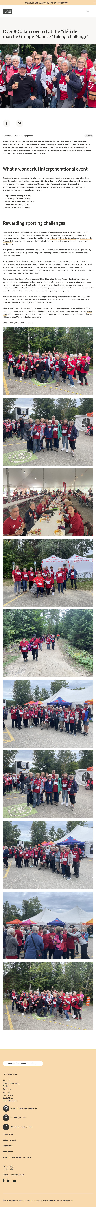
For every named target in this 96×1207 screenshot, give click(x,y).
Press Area (8, 1134)
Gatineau (7, 1089)
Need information (10, 1101)
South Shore (8, 1098)
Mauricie (6, 1092)
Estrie (5, 1086)
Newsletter (8, 1152)
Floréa (64, 238)
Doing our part (9, 1140)
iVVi (59, 238)
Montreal (6, 1080)
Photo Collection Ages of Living (17, 1157)
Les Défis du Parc (18, 181)
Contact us (7, 1146)
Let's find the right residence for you (23, 1063)
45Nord (53, 238)
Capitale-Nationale (11, 1083)
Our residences (10, 1074)
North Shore (8, 1095)
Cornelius (72, 238)
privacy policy (67, 1200)
